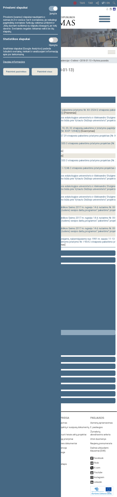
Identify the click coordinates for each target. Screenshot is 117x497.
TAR (90, 3)
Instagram (99, 477)
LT (103, 3)
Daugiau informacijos (14, 61)
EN (108, 3)
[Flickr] (91, 463)
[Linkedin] (91, 482)
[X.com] (91, 467)
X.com (97, 467)
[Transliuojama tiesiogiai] (74, 3)
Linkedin (98, 482)
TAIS (82, 3)
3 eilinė (74, 60)
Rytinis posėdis (101, 60)
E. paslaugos (96, 427)
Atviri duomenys (98, 439)
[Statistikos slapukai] (53, 40)
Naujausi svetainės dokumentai (61, 443)
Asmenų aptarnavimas (101, 423)
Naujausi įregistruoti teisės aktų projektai (66, 434)
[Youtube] (91, 472)
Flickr (96, 463)
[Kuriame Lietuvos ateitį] (101, 494)
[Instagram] (91, 477)
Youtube (98, 472)
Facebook (98, 458)
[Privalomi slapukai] (53, 8)
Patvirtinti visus (44, 71)
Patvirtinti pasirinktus (16, 71)
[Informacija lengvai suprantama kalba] (114, 9)
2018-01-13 (85, 60)
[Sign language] (110, 9)
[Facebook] (91, 458)
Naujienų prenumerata (101, 443)
